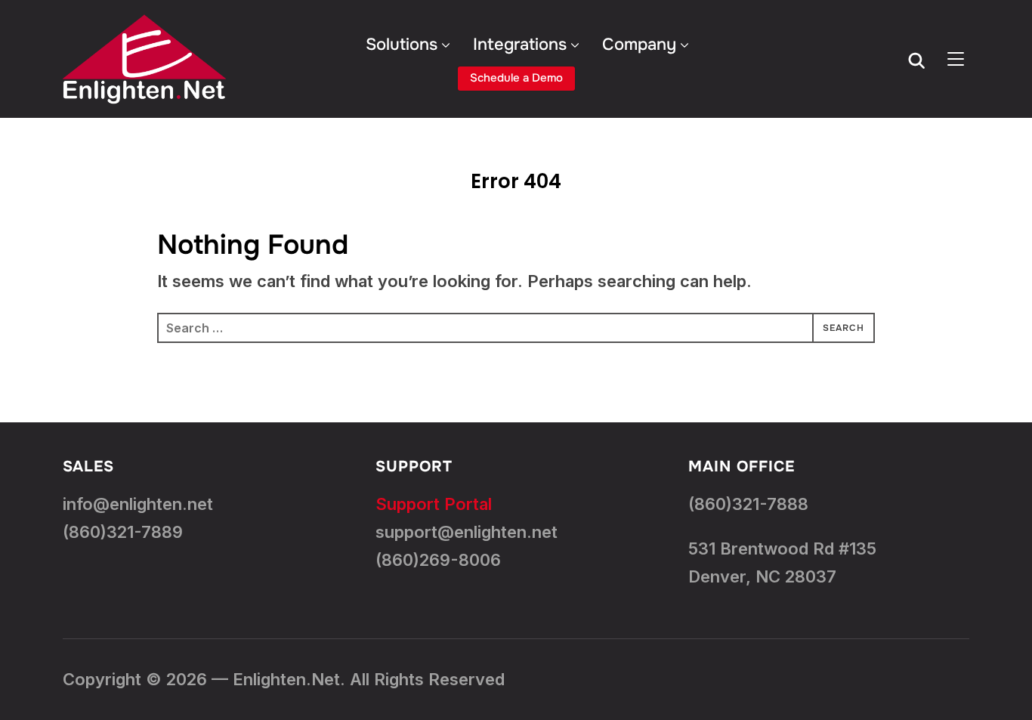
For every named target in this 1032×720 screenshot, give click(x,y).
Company (639, 44)
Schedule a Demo (516, 77)
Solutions (401, 44)
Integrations (520, 44)
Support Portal (433, 504)
